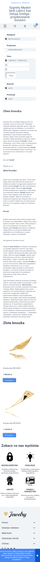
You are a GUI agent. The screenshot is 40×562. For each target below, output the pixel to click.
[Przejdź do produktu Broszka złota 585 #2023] (20, 348)
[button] (5, 26)
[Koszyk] (35, 26)
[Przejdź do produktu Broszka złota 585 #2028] (20, 403)
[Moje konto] (25, 26)
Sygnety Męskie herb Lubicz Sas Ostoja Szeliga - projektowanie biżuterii (20, 14)
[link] (20, 39)
